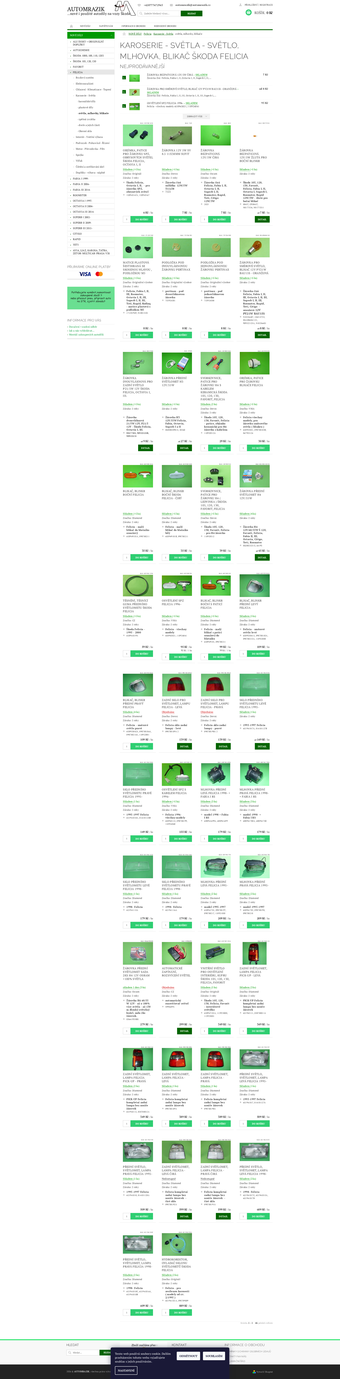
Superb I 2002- (82, 217)
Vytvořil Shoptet (264, 1371)
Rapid (77, 239)
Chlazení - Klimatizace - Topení (93, 89)
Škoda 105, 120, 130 (84, 61)
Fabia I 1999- (81, 178)
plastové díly (86, 107)
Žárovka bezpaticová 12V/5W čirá (177, 74)
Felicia (78, 72)
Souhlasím (214, 1356)
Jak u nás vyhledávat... (81, 330)
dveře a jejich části (89, 125)
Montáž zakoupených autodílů (86, 334)
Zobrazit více (194, 116)
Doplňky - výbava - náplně (90, 172)
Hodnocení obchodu (165, 26)
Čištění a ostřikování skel (90, 166)
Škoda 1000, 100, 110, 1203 (88, 55)
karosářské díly (87, 101)
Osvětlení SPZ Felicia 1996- (172, 103)
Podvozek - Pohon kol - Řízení (92, 143)
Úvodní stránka (71, 26)
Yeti (76, 244)
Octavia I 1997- (82, 200)
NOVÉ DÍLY (85, 26)
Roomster (80, 195)
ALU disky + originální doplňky (88, 43)
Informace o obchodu (133, 26)
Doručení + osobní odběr (83, 326)
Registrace (266, 5)
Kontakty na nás (235, 1356)
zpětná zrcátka (87, 119)
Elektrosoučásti (85, 83)
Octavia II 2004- (83, 206)
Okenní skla (85, 131)
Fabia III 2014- (82, 189)
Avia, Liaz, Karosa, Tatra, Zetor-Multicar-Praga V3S (91, 252)
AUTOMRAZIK (98, 10)
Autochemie (81, 50)
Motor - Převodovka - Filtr (90, 148)
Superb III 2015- (83, 228)
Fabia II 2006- (81, 184)
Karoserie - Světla (86, 95)
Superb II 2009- (82, 222)
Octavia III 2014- (83, 211)
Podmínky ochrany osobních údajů (248, 1351)
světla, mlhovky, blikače (94, 113)
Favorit (78, 66)
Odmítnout (188, 1356)
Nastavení (126, 1370)
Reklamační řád (235, 1361)
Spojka (80, 154)
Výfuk (79, 160)
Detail (262, 219)
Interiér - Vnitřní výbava (89, 137)
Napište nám (106, 26)
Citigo (77, 233)
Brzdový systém (85, 77)
